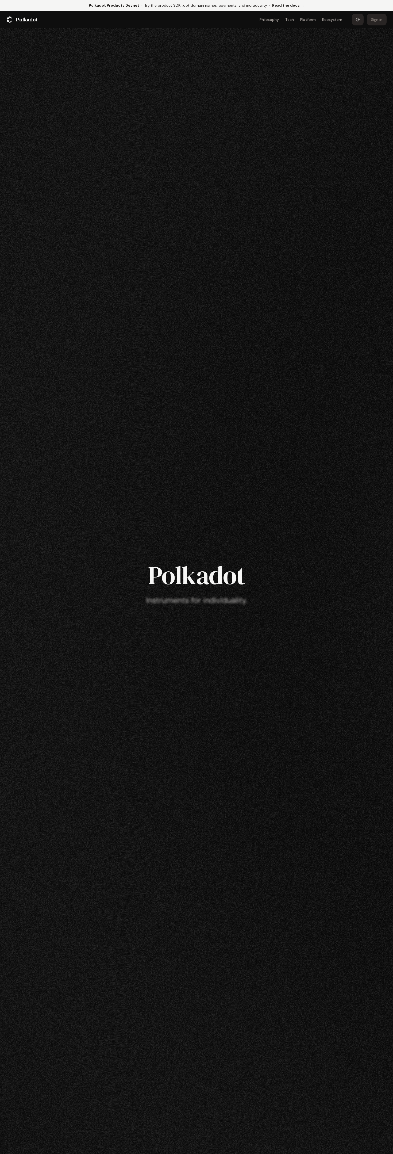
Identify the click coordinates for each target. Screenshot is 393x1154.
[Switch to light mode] (358, 19)
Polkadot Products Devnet (114, 5)
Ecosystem (332, 19)
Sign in (376, 19)
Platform (308, 19)
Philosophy (269, 19)
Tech (289, 19)
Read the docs (288, 5)
